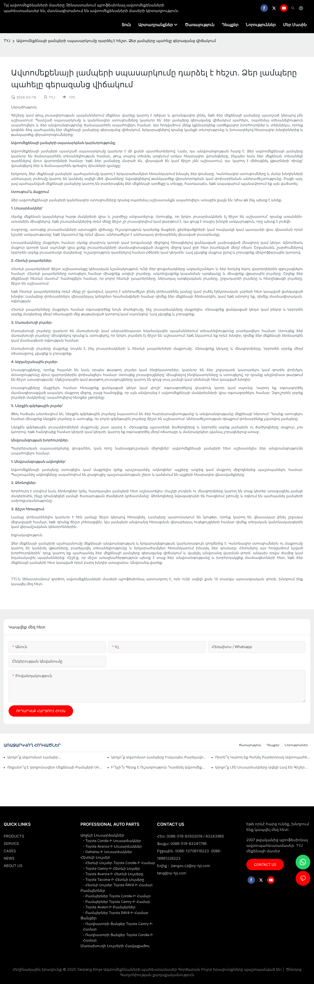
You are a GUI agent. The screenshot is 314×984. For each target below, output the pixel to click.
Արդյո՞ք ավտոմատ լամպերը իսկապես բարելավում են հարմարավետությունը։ (158, 757)
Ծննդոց (293, 969)
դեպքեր (272, 745)
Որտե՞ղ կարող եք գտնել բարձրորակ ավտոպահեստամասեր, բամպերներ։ (262, 757)
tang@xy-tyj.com (171, 873)
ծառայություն (250, 745)
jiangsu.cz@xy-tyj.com (190, 865)
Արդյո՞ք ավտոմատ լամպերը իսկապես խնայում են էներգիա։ (34, 757)
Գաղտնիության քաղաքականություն (157, 974)
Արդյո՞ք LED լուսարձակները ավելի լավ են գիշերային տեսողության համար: (262, 767)
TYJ (7, 40)
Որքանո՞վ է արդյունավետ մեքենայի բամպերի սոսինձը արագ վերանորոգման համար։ (55, 767)
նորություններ (296, 745)
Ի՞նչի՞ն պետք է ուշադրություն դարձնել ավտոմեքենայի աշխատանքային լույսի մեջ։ (158, 767)
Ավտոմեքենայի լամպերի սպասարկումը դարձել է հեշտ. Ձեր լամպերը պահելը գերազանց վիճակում (116, 40)
